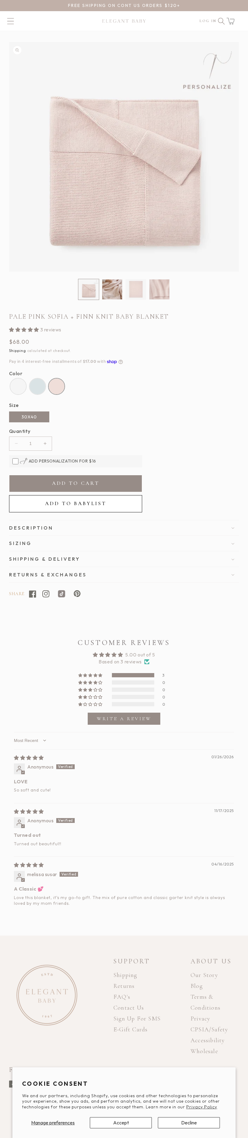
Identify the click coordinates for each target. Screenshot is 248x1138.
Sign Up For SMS (137, 1018)
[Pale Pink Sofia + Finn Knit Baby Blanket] (56, 386)
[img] (29, 758)
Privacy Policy (201, 1107)
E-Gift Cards (130, 1029)
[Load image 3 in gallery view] (136, 289)
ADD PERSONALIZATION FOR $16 (62, 461)
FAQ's (121, 997)
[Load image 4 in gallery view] (159, 289)
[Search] (221, 21)
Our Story (204, 975)
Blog (197, 986)
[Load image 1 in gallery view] (88, 289)
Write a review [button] (124, 719)
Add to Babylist (75, 503)
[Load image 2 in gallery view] (112, 289)
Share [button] (16, 593)
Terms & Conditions (205, 1002)
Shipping (17, 350)
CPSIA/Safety (209, 1029)
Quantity (19, 431)
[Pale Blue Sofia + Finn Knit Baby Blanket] (37, 386)
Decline (189, 1123)
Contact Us (128, 1007)
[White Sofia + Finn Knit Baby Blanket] (18, 386)
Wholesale (204, 1051)
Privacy (200, 1018)
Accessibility (208, 1040)
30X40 (29, 417)
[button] (230, 21)
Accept (121, 1123)
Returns (124, 986)
